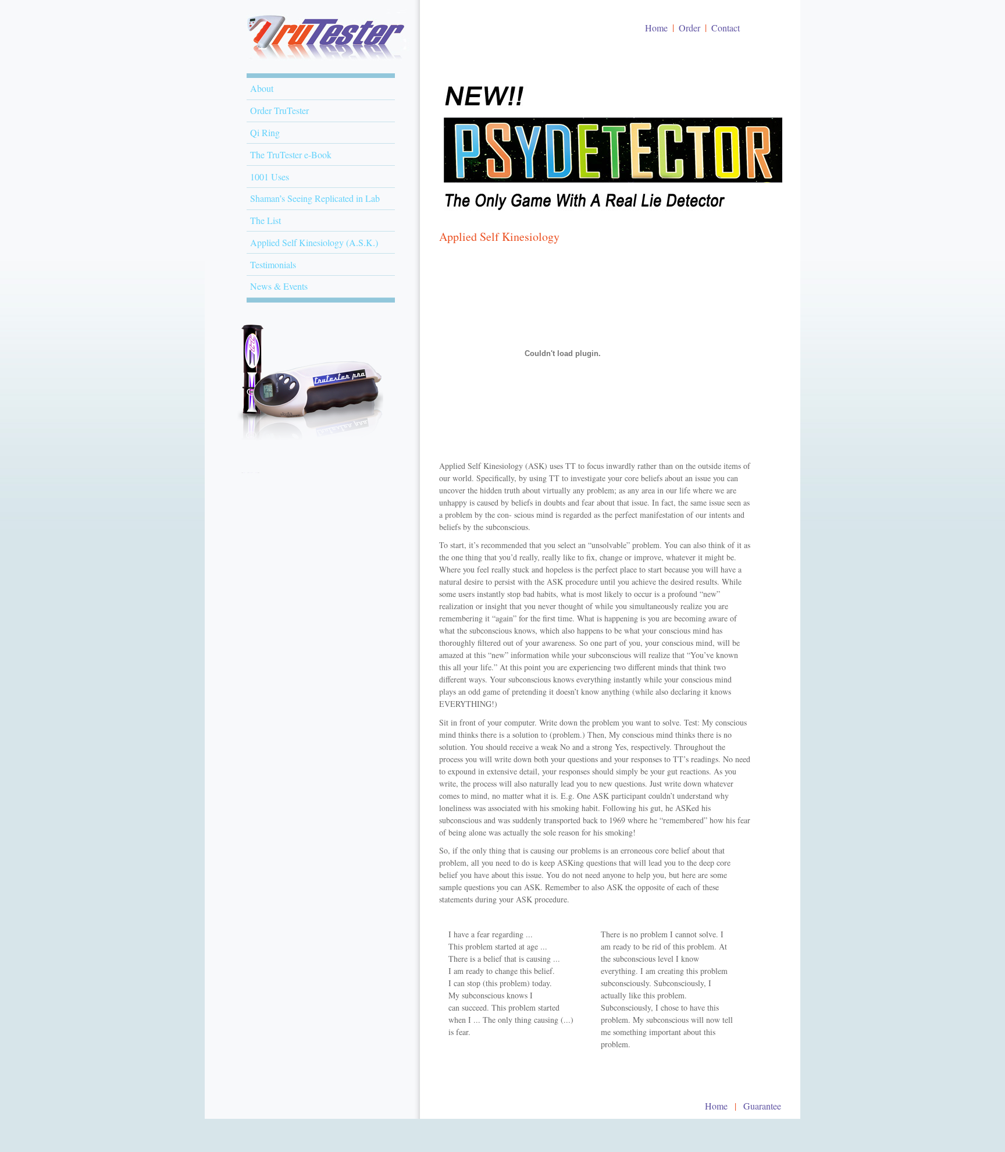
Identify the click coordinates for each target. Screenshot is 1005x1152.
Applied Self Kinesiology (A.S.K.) (314, 242)
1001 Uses (269, 176)
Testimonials (273, 264)
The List (265, 220)
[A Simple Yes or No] (310, 470)
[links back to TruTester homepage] (322, 61)
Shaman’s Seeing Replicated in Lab (315, 198)
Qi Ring (265, 132)
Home (656, 28)
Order (689, 28)
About (261, 88)
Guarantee (762, 1106)
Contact (725, 28)
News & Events (279, 286)
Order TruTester (279, 110)
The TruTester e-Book (291, 154)
